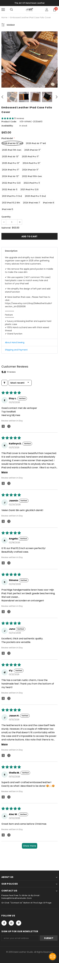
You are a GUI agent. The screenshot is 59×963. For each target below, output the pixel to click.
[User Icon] (46, 9)
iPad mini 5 (7, 209)
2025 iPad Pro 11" (30, 156)
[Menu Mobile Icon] (3, 9)
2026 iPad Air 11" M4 (36, 143)
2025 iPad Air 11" (32, 150)
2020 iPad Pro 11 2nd (35, 196)
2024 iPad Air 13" (10, 176)
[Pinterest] (18, 923)
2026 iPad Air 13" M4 (12, 143)
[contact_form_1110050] (52, 956)
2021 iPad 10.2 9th (11, 202)
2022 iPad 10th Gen (32, 176)
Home (4, 17)
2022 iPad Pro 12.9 (11, 182)
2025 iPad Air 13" (10, 156)
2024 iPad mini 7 (31, 202)
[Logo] (29, 9)
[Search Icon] (11, 9)
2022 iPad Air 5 (9, 189)
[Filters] (4, 383)
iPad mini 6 (48, 202)
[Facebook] (4, 923)
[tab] (29, 250)
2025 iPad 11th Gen (11, 150)
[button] (7, 118)
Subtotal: (6, 227)
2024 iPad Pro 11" (10, 169)
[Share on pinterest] (9, 427)
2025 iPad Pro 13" (10, 163)
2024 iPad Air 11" (30, 169)
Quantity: (6, 216)
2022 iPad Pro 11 (32, 182)
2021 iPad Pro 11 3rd (12, 196)
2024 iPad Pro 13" (31, 163)
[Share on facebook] (3, 427)
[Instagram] (11, 923)
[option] (29, 59)
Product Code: (8, 121)
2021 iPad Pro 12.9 (29, 189)
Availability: (7, 125)
